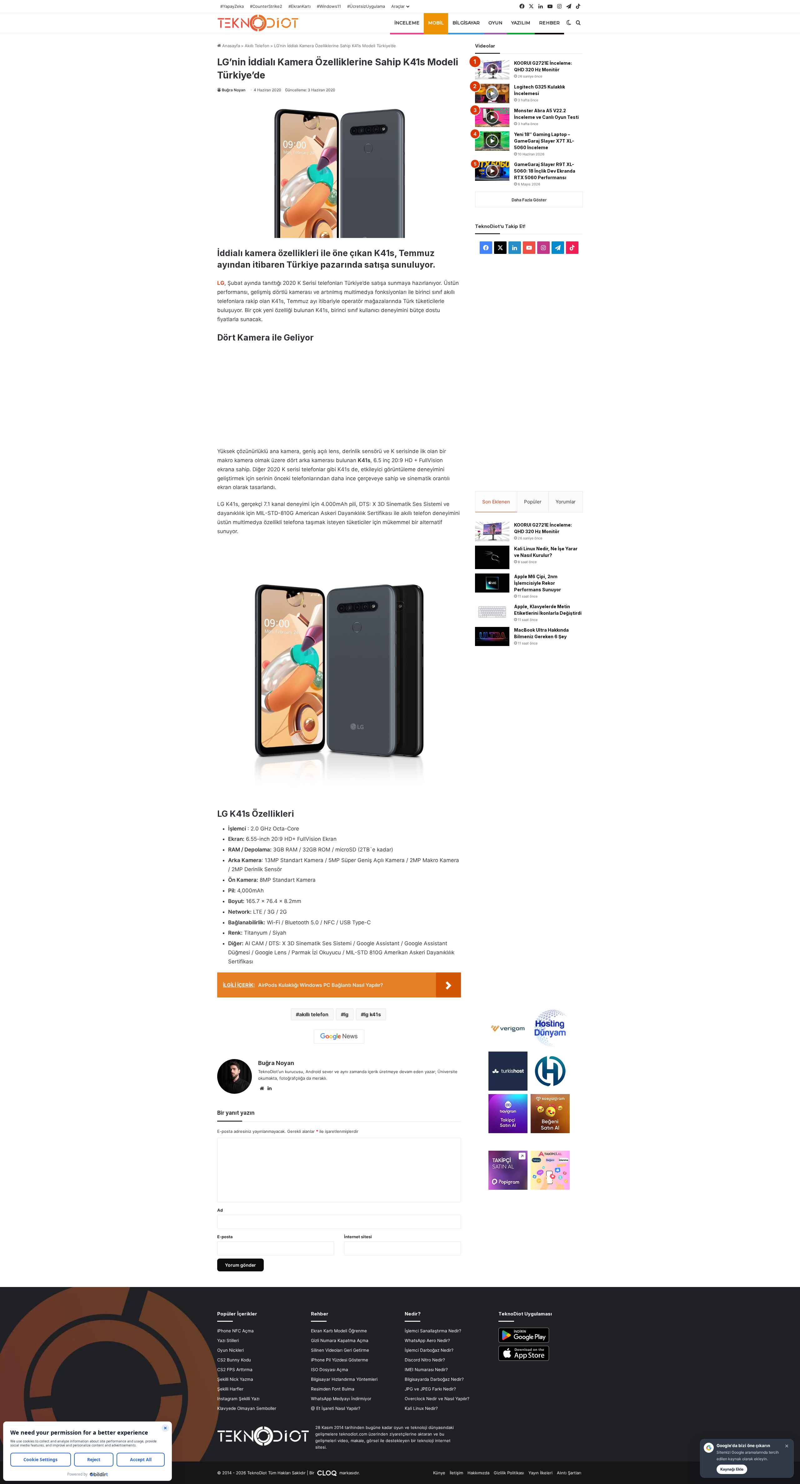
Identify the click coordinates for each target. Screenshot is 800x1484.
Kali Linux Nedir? (421, 1408)
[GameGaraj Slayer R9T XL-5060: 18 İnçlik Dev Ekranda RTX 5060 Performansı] (492, 171)
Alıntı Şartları (569, 1472)
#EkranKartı (299, 6)
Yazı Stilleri (228, 1340)
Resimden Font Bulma (332, 1388)
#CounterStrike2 (266, 6)
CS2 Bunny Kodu (234, 1359)
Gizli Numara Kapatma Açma (339, 1340)
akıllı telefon (313, 1014)
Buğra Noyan (233, 90)
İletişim (456, 1472)
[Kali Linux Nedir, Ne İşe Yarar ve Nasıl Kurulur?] (492, 557)
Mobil (436, 23)
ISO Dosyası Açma (329, 1369)
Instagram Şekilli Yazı (238, 1398)
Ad (220, 1210)
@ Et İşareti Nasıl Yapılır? (335, 1408)
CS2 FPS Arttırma (234, 1369)
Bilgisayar (466, 23)
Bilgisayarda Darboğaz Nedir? (434, 1379)
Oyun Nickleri (230, 1350)
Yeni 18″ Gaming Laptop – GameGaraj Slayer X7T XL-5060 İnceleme (544, 141)
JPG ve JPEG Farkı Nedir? (430, 1388)
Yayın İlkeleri (540, 1472)
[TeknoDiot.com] (257, 22)
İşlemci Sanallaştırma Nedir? (433, 1330)
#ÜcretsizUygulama (366, 6)
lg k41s (372, 1014)
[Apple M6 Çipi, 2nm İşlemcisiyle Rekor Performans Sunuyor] (492, 583)
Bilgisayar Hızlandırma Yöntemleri (344, 1379)
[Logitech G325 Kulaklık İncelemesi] (492, 93)
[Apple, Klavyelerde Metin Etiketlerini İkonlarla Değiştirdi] (492, 612)
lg (346, 1014)
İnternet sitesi (358, 1236)
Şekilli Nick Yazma (235, 1379)
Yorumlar (566, 502)
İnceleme (406, 23)
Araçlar (398, 6)
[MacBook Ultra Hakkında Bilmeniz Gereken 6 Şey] (492, 636)
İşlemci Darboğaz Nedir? (429, 1350)
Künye (439, 1472)
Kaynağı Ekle (731, 1469)
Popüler (533, 502)
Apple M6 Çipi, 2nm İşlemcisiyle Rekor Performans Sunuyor (537, 583)
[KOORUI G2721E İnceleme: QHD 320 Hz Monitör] (492, 69)
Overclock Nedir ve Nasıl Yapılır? (437, 1398)
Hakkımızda (478, 1472)
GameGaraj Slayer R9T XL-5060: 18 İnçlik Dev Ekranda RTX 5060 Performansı (544, 171)
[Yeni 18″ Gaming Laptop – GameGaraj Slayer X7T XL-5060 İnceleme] (492, 141)
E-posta (225, 1236)
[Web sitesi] (262, 1088)
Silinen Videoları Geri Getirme (340, 1350)
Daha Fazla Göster (529, 199)
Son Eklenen (496, 502)
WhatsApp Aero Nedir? (427, 1340)
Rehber (549, 23)
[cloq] (327, 1472)
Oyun (495, 23)
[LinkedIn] (269, 1088)
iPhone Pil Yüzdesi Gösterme (339, 1359)
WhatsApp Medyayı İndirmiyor (341, 1398)
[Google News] (339, 1036)
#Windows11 (329, 6)
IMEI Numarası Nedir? (426, 1369)
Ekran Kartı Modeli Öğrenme (339, 1330)
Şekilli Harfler (230, 1388)
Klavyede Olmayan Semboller (246, 1408)
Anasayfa (230, 45)
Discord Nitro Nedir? (425, 1359)
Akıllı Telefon (257, 45)
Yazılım (521, 23)
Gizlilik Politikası (509, 1472)
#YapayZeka (232, 6)
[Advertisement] (339, 391)
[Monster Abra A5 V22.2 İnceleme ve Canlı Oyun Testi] (492, 117)
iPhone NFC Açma (235, 1330)
